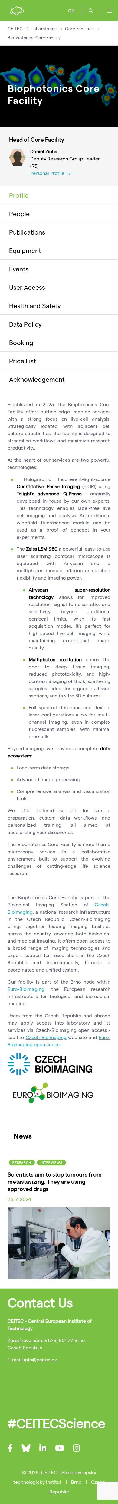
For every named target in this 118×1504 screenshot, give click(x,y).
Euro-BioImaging (26, 989)
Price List (22, 361)
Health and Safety (35, 305)
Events (18, 269)
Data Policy (25, 324)
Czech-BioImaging (46, 1037)
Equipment (25, 250)
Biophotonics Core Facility (34, 37)
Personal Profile (48, 173)
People (19, 213)
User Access (27, 287)
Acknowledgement (37, 379)
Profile (18, 195)
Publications (27, 232)
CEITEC (15, 28)
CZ (71, 10)
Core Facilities (79, 28)
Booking (21, 342)
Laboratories (44, 28)
